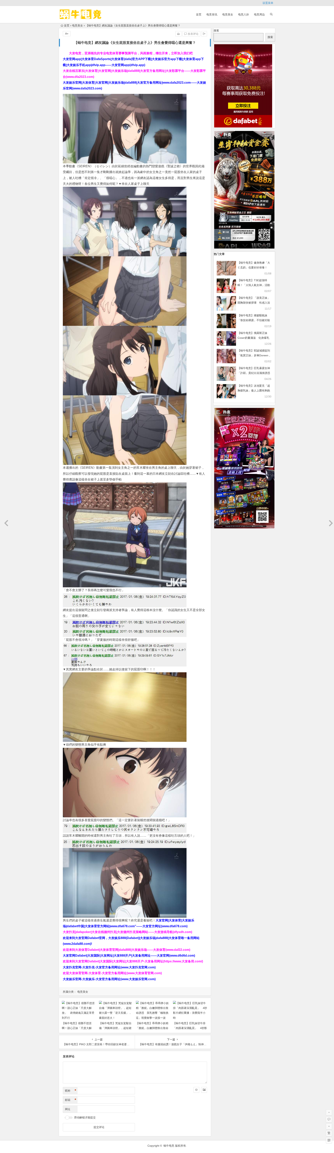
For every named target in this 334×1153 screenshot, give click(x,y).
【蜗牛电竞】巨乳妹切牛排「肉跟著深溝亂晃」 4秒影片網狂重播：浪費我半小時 (190, 1028)
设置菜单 (267, 2)
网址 (67, 1109)
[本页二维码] (329, 1140)
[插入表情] (196, 1090)
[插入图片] (204, 1090)
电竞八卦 (243, 14)
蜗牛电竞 (169, 1145)
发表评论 (193, 33)
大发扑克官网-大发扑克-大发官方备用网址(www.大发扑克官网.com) (109, 967)
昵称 (70, 1090)
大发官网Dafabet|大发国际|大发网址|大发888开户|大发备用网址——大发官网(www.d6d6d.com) (129, 955)
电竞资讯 (211, 14)
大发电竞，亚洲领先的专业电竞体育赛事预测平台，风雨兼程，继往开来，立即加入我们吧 (131, 53)
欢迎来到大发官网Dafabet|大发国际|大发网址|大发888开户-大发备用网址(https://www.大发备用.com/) (133, 961)
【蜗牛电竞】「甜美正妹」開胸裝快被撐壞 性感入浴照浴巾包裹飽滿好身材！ (254, 302)
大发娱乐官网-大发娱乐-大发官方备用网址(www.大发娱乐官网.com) (109, 979)
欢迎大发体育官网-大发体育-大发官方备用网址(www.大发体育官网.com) (112, 973)
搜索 (216, 30)
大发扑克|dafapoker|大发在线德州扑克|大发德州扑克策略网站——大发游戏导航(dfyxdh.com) (127, 932)
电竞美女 (227, 14)
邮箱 (70, 1100)
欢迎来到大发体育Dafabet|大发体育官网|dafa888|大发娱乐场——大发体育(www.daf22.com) (126, 949)
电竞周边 (259, 14)
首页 (198, 14)
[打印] (178, 34)
